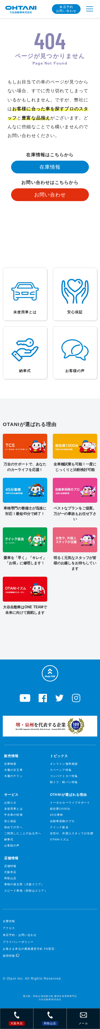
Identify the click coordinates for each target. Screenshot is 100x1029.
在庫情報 (50, 167)
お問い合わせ (50, 194)
